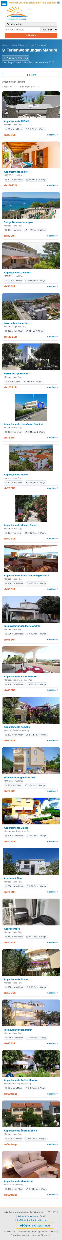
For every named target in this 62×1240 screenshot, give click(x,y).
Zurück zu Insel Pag (17, 58)
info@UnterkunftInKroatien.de (31, 1220)
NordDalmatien (19, 45)
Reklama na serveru (28, 1216)
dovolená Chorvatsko (41, 1235)
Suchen (32, 35)
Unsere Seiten (23, 1231)
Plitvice (53, 1231)
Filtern (32, 74)
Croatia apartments (39, 1231)
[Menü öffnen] (4, 3)
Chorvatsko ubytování (20, 1235)
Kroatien (6, 45)
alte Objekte (9, 1231)
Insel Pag (33, 45)
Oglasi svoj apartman (36, 1225)
